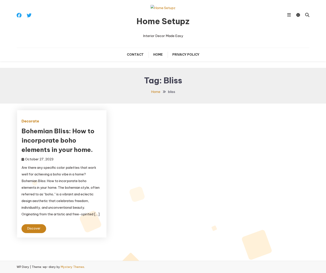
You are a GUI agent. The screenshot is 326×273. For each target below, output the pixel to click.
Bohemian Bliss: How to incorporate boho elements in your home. (58, 140)
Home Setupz (163, 21)
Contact (135, 55)
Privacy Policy (185, 55)
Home (158, 55)
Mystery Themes (72, 267)
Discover (33, 228)
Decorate (30, 121)
